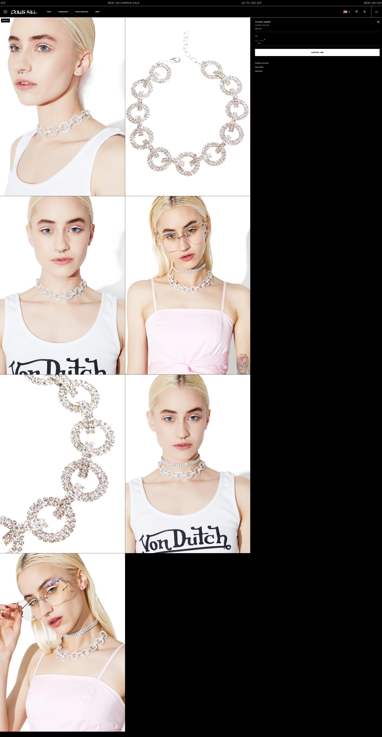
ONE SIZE (259, 41)
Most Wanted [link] (81, 12)
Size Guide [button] (259, 67)
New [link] (49, 12)
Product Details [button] (262, 63)
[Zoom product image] (62, 106)
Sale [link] (97, 12)
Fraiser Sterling (262, 25)
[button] (123, 2)
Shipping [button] (258, 71)
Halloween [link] (63, 12)
